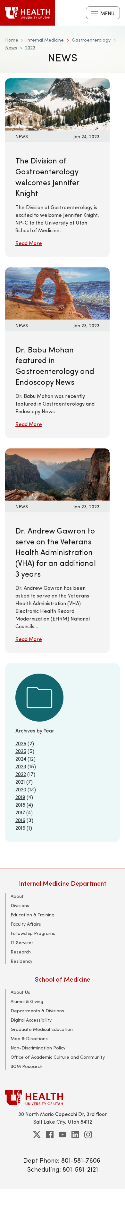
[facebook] (50, 1134)
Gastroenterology (91, 40)
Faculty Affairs (26, 924)
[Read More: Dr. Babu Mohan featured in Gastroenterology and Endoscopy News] (57, 292)
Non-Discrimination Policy (38, 1048)
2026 (20, 743)
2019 (20, 797)
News (11, 47)
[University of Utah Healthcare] (62, 1097)
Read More (28, 243)
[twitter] (37, 1134)
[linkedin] (75, 1134)
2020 (20, 789)
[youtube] (62, 1134)
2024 (20, 758)
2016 (20, 820)
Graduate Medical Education (42, 1029)
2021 (20, 781)
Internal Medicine (45, 40)
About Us (20, 992)
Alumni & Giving (27, 1001)
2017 (20, 812)
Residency (21, 961)
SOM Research (26, 1066)
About (17, 896)
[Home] (27, 13)
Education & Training (32, 915)
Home (11, 40)
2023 (30, 47)
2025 (20, 750)
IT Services (22, 942)
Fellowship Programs (33, 933)
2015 (20, 827)
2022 (20, 774)
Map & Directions (29, 1038)
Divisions (20, 905)
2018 (20, 804)
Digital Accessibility (31, 1020)
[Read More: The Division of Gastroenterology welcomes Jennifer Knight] (57, 103)
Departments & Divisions (37, 1011)
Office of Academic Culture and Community (58, 1057)
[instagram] (88, 1134)
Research (21, 952)
